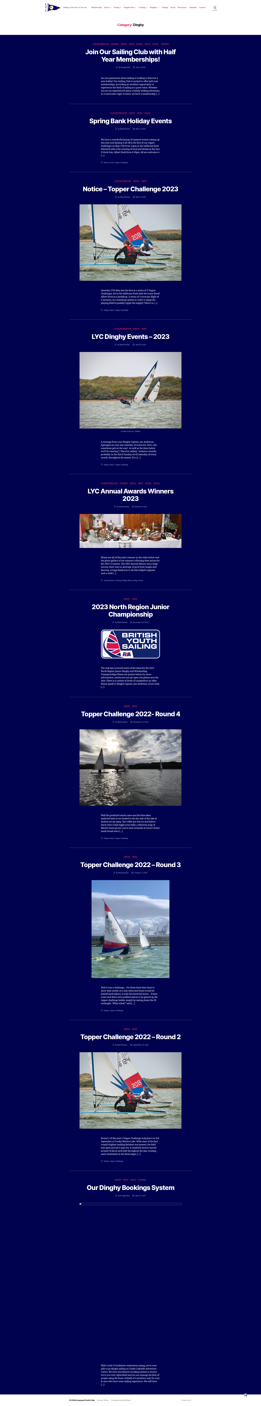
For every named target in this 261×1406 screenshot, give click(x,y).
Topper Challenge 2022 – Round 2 (130, 1037)
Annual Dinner (109, 580)
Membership (96, 7)
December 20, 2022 (140, 622)
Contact (202, 7)
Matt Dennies (125, 129)
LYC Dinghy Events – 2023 (130, 336)
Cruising (142, 7)
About (106, 7)
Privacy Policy (103, 1400)
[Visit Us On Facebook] (245, 1401)
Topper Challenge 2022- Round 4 (130, 714)
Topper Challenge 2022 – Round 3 (130, 865)
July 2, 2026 (140, 67)
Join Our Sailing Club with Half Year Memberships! (130, 55)
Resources (182, 7)
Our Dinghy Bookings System (130, 1187)
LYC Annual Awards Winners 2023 (131, 494)
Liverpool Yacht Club (85, 1400)
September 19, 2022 (141, 1045)
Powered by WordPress (121, 1400)
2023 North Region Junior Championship (130, 610)
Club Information (100, 44)
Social (172, 7)
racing (135, 580)
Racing (116, 7)
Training (164, 7)
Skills (147, 44)
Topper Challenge (121, 162)
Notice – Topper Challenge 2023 (130, 189)
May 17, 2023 (141, 129)
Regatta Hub (129, 7)
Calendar (192, 7)
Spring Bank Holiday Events (130, 121)
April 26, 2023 (140, 345)
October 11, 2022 (140, 873)
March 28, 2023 (141, 507)
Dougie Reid (125, 67)
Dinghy (124, 44)
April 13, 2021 (140, 1196)
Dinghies (153, 7)
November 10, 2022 (140, 722)
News (131, 44)
